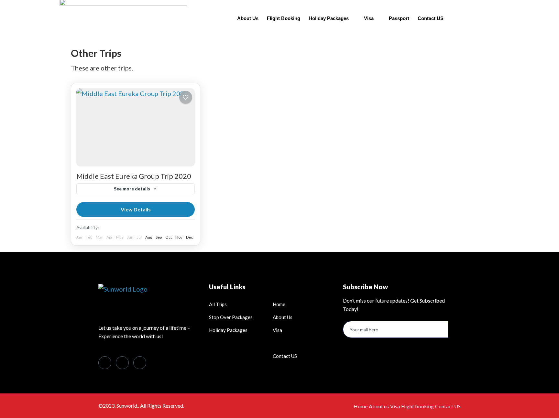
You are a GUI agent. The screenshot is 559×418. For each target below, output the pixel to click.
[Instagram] (139, 362)
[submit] (453, 329)
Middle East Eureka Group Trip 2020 (133, 176)
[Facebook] (104, 362)
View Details (136, 209)
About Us (247, 18)
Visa (369, 18)
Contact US (431, 18)
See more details (132, 188)
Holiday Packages (329, 18)
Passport (399, 18)
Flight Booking (283, 18)
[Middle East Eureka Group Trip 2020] (135, 127)
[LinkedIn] (122, 362)
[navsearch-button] (465, 16)
